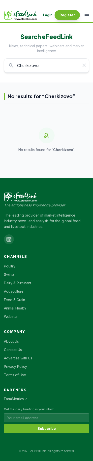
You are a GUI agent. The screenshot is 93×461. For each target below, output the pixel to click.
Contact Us (13, 350)
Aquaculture (14, 291)
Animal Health (15, 308)
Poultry (9, 266)
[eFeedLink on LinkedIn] (9, 239)
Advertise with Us (18, 358)
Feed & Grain (14, 300)
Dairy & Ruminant (17, 283)
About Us (11, 341)
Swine (9, 274)
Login (48, 15)
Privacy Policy (15, 366)
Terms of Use (15, 375)
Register (67, 15)
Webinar (11, 316)
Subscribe (46, 428)
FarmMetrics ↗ (16, 399)
